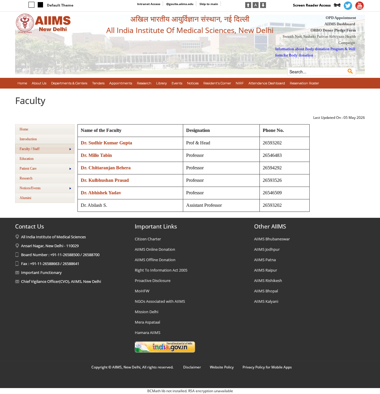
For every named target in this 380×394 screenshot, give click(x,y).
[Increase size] (248, 4)
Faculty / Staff (29, 149)
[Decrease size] (263, 4)
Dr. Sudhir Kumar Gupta (106, 142)
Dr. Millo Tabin (96, 155)
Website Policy (222, 367)
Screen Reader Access (312, 5)
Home (24, 129)
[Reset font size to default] (256, 4)
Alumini (25, 198)
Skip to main (209, 4)
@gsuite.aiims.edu (180, 4)
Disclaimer (192, 367)
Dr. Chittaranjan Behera (106, 167)
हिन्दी (337, 5)
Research (26, 178)
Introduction (28, 139)
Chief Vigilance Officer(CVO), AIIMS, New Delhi (61, 281)
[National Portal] (165, 346)
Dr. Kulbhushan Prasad (105, 180)
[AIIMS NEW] (43, 23)
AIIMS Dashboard (339, 24)
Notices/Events (30, 188)
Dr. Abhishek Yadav (101, 192)
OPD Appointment (341, 17)
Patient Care (28, 168)
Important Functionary (41, 272)
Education (27, 159)
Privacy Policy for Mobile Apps (267, 367)
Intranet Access (148, 4)
